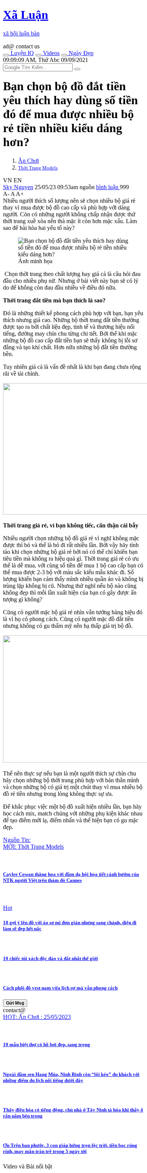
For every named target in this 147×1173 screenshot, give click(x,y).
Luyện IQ (21, 53)
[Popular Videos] (38, 55)
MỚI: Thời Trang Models (33, 846)
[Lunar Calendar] (64, 55)
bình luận (108, 187)
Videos (50, 53)
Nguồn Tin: (17, 840)
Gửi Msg (15, 1003)
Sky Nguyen (18, 187)
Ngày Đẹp (80, 53)
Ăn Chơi (28, 160)
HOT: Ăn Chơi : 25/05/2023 (37, 1017)
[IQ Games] (6, 55)
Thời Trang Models (38, 168)
